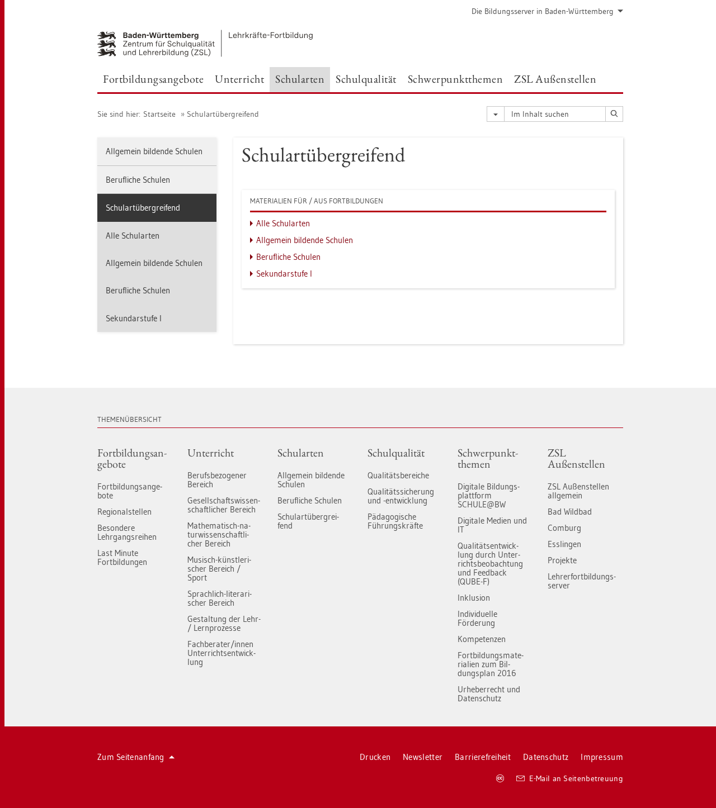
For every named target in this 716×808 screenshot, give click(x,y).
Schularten (300, 452)
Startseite (159, 114)
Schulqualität (396, 452)
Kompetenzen (482, 639)
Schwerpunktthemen (488, 458)
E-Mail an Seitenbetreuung (576, 778)
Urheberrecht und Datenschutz (489, 694)
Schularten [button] (299, 79)
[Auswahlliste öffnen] (496, 114)
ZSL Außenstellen (576, 458)
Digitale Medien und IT (492, 525)
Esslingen (564, 544)
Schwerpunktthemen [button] (455, 79)
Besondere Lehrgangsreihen (127, 532)
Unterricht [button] (239, 79)
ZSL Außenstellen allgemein (578, 491)
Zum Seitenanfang (130, 757)
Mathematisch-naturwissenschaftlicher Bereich (219, 534)
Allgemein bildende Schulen (154, 151)
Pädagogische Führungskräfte (395, 521)
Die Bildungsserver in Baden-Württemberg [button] (543, 11)
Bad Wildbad (570, 511)
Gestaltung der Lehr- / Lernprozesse (224, 623)
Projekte (562, 560)
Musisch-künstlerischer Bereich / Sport (219, 568)
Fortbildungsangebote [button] (153, 79)
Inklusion (474, 597)
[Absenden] (614, 114)
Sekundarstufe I (134, 318)
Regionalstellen (124, 511)
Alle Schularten (132, 235)
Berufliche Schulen (138, 179)
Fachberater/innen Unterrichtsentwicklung (221, 653)
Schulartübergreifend (223, 114)
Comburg (564, 527)
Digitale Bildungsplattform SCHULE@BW (489, 495)
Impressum (602, 757)
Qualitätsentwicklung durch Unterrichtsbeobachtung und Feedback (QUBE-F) (490, 563)
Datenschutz (545, 757)
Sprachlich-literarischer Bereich (219, 598)
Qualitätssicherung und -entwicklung (401, 496)
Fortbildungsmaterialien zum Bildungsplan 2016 (491, 664)
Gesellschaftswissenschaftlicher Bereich (223, 505)
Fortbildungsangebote (132, 458)
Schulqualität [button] (366, 79)
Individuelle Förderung (477, 618)
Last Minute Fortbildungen (122, 557)
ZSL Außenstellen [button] (555, 79)
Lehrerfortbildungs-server (582, 581)
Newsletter (422, 757)
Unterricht (210, 452)
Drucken (375, 757)
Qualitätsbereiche (398, 475)
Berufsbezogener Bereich (217, 479)
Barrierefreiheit (483, 757)
